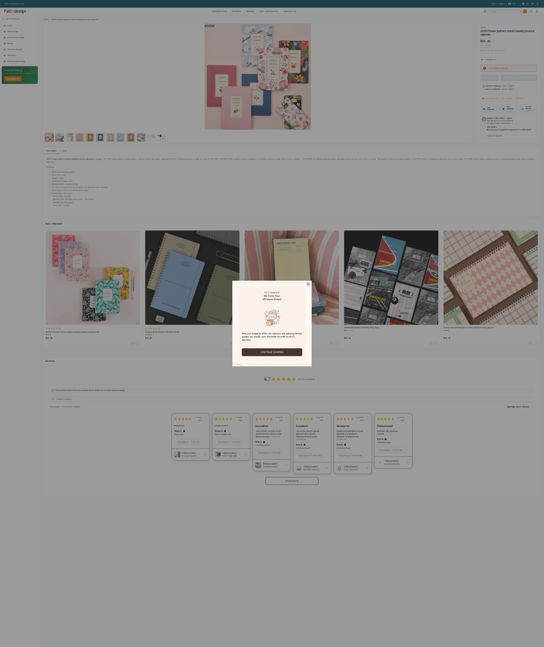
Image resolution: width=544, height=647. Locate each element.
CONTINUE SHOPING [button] (272, 352)
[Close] (308, 284)
